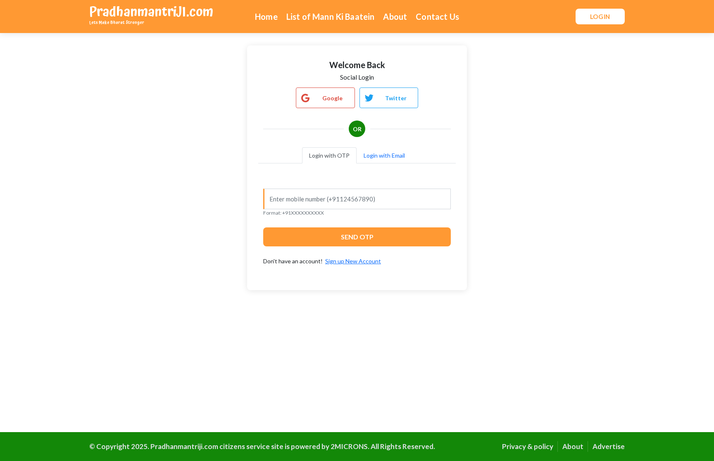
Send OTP (357, 237)
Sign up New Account (353, 261)
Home (266, 16)
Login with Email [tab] (384, 155)
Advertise (609, 446)
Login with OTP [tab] (329, 155)
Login (600, 16)
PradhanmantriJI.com (151, 14)
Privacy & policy (527, 446)
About (395, 16)
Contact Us (437, 16)
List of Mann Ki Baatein (330, 16)
